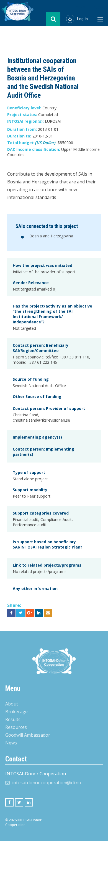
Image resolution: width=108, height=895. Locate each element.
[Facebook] (9, 802)
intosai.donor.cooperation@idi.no (46, 783)
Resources (16, 727)
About (11, 704)
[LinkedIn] (29, 802)
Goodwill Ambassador (27, 735)
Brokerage (16, 712)
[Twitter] (19, 802)
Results (12, 719)
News (11, 743)
